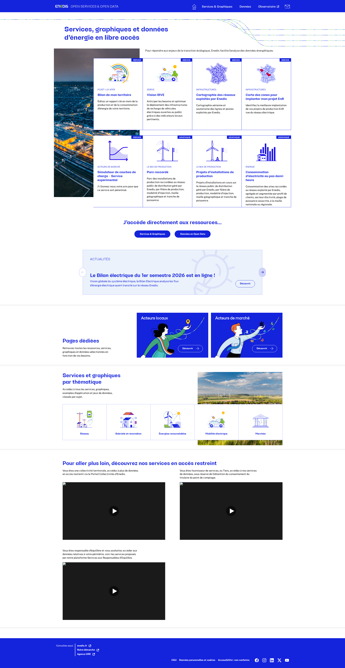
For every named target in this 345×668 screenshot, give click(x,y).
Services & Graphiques (152, 234)
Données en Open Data (192, 234)
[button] (217, 7)
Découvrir (245, 283)
